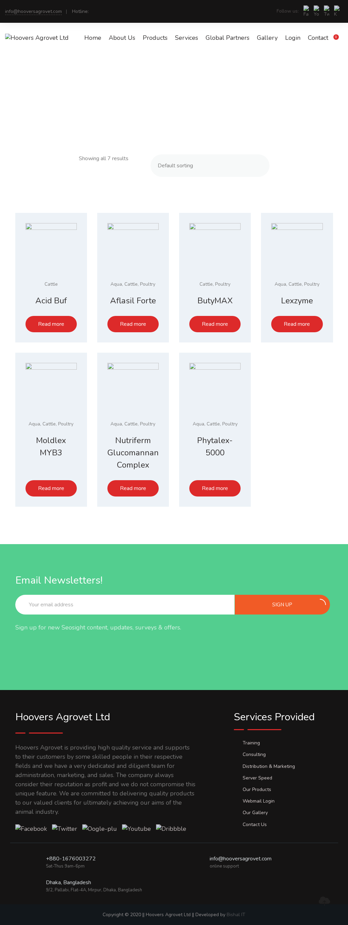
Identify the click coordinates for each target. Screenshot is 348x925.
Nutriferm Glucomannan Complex (133, 452)
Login (292, 38)
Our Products (257, 789)
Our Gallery (255, 812)
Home (92, 38)
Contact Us (255, 824)
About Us (122, 38)
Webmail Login (259, 801)
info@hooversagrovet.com (33, 11)
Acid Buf (51, 300)
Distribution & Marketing (269, 766)
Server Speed (257, 778)
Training (251, 743)
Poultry (147, 284)
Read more (51, 324)
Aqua (116, 284)
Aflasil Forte (133, 300)
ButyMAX (215, 300)
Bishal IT (236, 914)
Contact (318, 38)
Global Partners (227, 38)
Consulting (254, 754)
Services (186, 38)
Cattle (51, 284)
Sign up (282, 604)
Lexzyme (297, 300)
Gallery (267, 38)
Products (155, 38)
